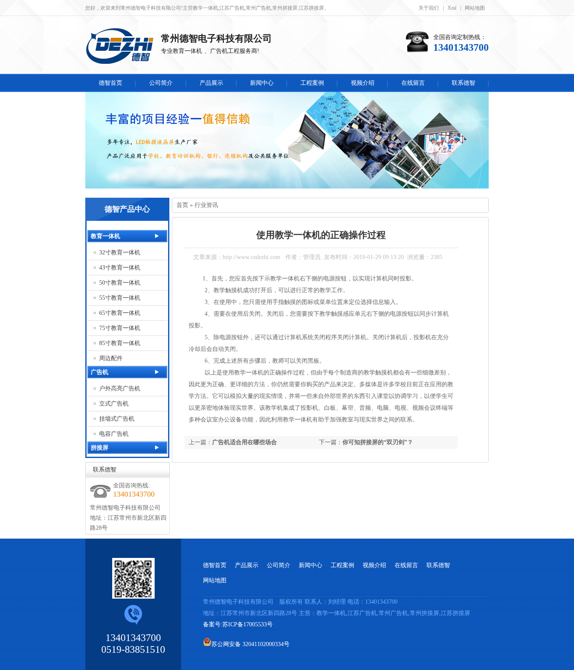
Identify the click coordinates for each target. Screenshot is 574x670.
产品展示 (246, 565)
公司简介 (278, 565)
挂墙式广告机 (116, 419)
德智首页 (214, 565)
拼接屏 (99, 448)
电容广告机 (114, 434)
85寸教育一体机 (119, 343)
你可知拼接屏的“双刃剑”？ (377, 442)
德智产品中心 (127, 209)
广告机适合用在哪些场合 (244, 442)
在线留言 (406, 565)
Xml (452, 8)
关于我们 (429, 8)
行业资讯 (206, 205)
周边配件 (111, 358)
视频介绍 (374, 565)
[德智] (123, 47)
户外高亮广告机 (119, 388)
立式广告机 (114, 403)
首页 (182, 205)
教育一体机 (105, 236)
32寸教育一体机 (119, 252)
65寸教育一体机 (119, 313)
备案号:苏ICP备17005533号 (238, 624)
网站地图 (475, 8)
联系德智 (104, 469)
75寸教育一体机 (119, 328)
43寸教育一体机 (119, 267)
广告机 (99, 372)
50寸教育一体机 (119, 283)
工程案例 (342, 565)
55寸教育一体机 (119, 298)
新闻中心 (310, 565)
